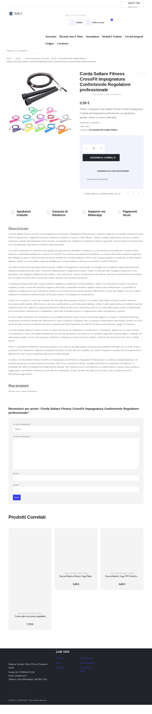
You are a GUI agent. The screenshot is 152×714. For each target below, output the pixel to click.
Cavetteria (62, 43)
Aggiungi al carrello (102, 157)
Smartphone (92, 36)
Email (16, 485)
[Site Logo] (16, 13)
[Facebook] (130, 193)
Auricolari (50, 36)
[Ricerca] (97, 15)
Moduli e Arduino (112, 36)
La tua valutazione (22, 424)
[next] (144, 74)
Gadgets (49, 43)
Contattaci (60, 668)
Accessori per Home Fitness (103, 130)
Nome (16, 473)
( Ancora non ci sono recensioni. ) (106, 94)
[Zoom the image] (23, 650)
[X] (135, 193)
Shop (58, 663)
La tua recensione (22, 436)
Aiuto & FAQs (86, 658)
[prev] (139, 74)
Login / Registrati (87, 663)
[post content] (30, 570)
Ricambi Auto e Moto (71, 36)
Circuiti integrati (134, 36)
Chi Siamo (60, 658)
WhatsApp (132, 7)
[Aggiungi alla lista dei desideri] (45, 541)
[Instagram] (141, 193)
